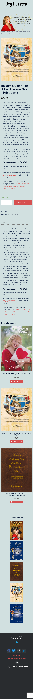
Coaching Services (16, 655)
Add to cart (22, 202)
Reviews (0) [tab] (25, 224)
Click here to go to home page (16, 658)
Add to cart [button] (17, 381)
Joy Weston (16, 4)
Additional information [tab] (10, 224)
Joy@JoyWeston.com (17, 667)
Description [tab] (6, 222)
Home (3, 31)
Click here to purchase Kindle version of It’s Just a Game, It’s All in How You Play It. (16, 186)
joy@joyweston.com (9, 175)
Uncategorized (10, 31)
